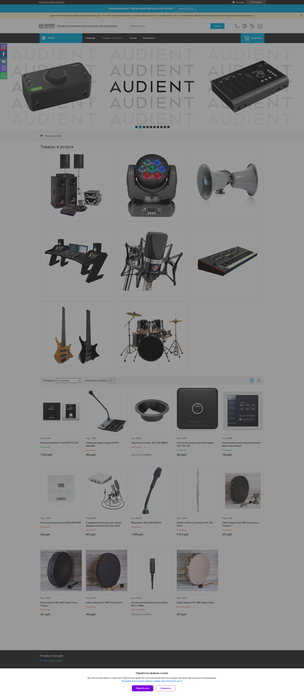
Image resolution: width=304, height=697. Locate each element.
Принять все (142, 688)
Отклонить (166, 688)
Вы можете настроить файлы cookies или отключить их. (151, 681)
